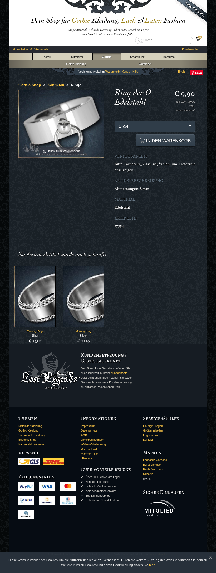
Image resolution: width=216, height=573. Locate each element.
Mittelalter (77, 56)
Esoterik (47, 56)
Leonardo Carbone (155, 460)
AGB (84, 435)
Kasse (126, 71)
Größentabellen (153, 430)
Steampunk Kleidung (31, 435)
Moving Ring (35, 331)
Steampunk (137, 56)
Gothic (106, 56)
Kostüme (169, 56)
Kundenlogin (190, 49)
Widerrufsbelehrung (93, 444)
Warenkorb (112, 71)
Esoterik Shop (27, 439)
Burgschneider (152, 464)
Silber (34, 335)
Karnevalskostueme (31, 444)
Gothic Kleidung (75, 63)
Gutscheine (20, 49)
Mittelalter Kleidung (30, 426)
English (182, 71)
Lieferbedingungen (92, 439)
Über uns (87, 458)
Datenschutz (89, 430)
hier (151, 565)
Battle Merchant (153, 469)
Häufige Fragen (153, 426)
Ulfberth (148, 473)
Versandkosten (90, 449)
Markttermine (89, 453)
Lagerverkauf (151, 435)
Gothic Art (144, 63)
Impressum (88, 426)
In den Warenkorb (168, 140)
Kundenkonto (119, 372)
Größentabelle (39, 49)
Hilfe (135, 71)
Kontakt (148, 439)
